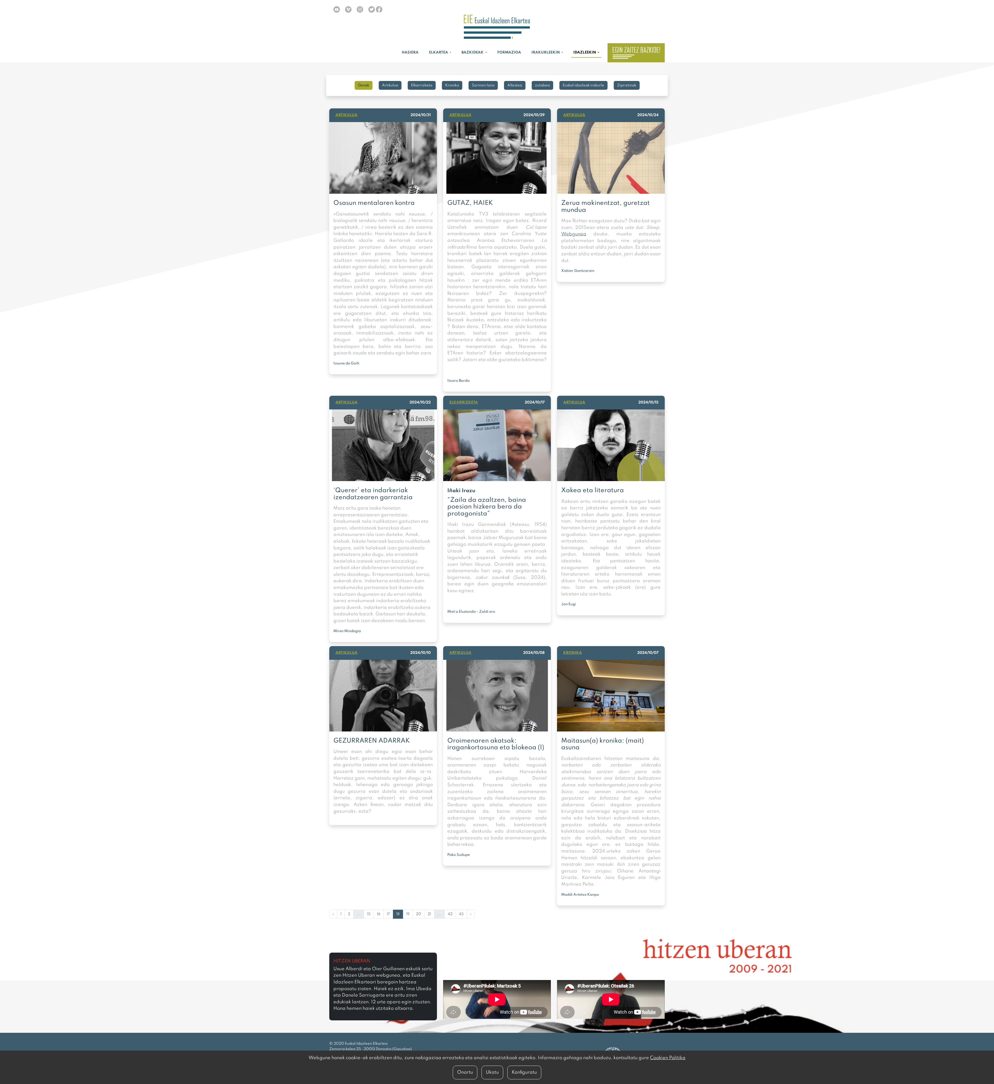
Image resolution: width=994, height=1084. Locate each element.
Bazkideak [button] (473, 52)
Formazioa (509, 52)
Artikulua (390, 85)
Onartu (465, 1072)
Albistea (514, 85)
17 (388, 914)
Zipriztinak (626, 85)
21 (429, 914)
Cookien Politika (667, 1058)
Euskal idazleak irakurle (583, 85)
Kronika (452, 85)
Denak (363, 85)
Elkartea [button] (439, 52)
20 (418, 914)
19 (408, 914)
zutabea (542, 85)
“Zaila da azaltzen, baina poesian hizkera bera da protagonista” (486, 507)
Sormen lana (483, 85)
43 (461, 914)
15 (368, 914)
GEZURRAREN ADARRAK (371, 741)
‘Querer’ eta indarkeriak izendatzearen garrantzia (373, 493)
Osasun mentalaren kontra (374, 203)
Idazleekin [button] (585, 52)
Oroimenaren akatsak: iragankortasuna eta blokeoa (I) (495, 744)
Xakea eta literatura (592, 490)
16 (378, 914)
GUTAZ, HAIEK (470, 203)
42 (450, 914)
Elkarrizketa (421, 85)
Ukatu (492, 1072)
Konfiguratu (524, 1072)
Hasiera (410, 52)
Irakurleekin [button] (546, 52)
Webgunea (573, 234)
